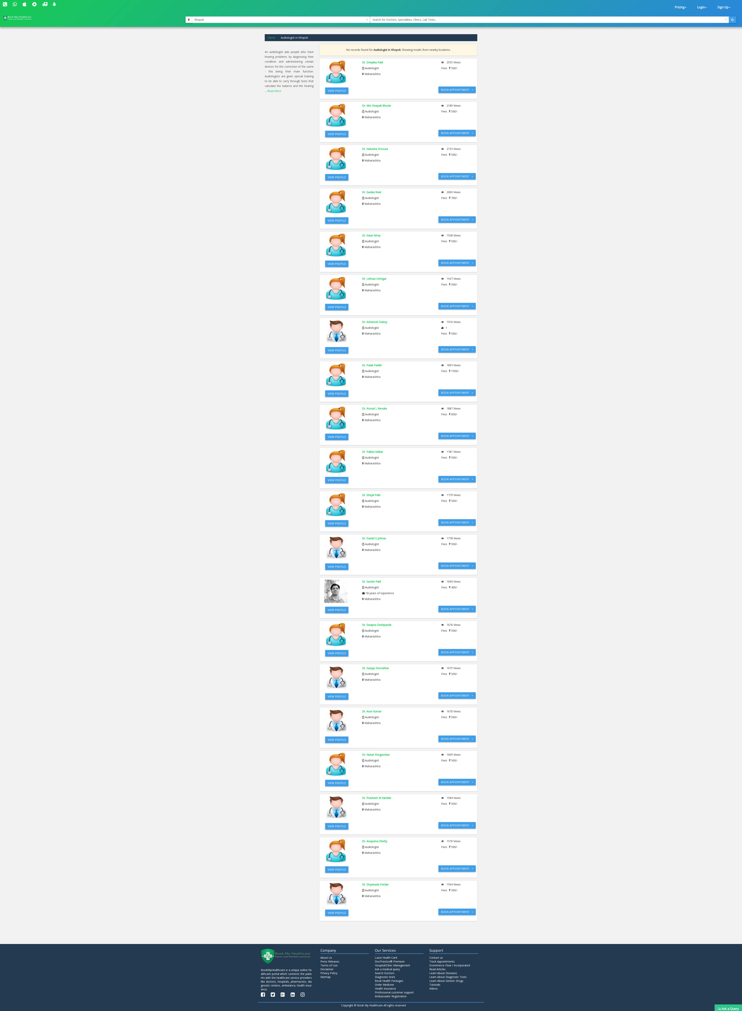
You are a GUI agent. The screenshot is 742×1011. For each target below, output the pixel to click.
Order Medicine (384, 984)
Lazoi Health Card (386, 957)
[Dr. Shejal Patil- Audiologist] (340, 504)
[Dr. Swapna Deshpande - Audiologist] (340, 634)
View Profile (337, 91)
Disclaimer (327, 969)
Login (701, 7)
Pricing (680, 7)
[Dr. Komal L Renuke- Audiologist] (340, 418)
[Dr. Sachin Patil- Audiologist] (340, 591)
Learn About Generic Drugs (446, 981)
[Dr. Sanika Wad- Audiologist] (340, 201)
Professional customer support (394, 992)
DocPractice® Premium (390, 961)
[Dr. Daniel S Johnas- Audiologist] (340, 548)
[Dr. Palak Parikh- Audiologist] (340, 375)
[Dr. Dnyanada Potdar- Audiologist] (340, 894)
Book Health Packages (389, 981)
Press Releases (329, 961)
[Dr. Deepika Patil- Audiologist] (340, 72)
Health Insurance (385, 988)
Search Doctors (384, 973)
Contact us (436, 957)
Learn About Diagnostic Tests (448, 977)
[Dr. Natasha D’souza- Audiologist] (340, 158)
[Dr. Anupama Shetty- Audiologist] (340, 850)
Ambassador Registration (391, 996)
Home (271, 37)
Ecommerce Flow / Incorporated (449, 965)
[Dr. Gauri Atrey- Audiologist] (340, 245)
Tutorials (434, 984)
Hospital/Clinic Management (392, 965)
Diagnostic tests (385, 977)
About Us (326, 957)
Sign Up (722, 7)
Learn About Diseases (443, 973)
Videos (433, 988)
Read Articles (437, 969)
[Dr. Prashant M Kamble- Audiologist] (340, 807)
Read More (274, 91)
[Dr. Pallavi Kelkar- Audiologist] (340, 461)
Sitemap (325, 977)
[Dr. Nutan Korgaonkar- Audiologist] (340, 764)
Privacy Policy (328, 973)
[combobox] (281, 19)
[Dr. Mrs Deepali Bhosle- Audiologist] (340, 115)
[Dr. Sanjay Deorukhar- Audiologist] (340, 677)
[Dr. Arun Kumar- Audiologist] (340, 721)
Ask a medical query (387, 969)
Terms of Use (329, 965)
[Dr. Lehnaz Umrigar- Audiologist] (340, 288)
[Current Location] (189, 19)
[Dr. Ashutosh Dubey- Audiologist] (340, 331)
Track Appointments (442, 961)
